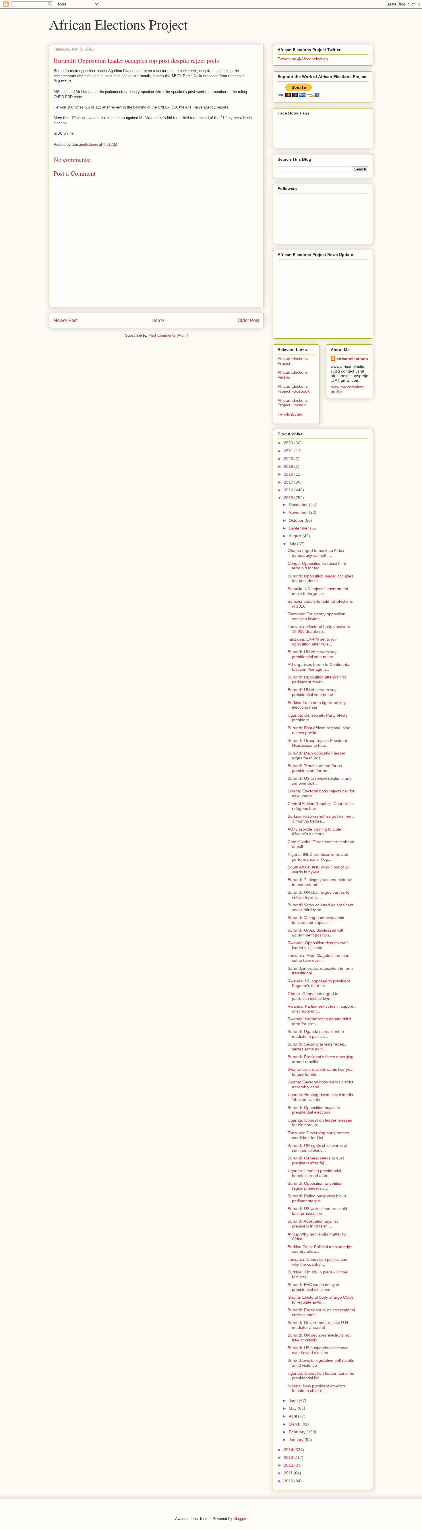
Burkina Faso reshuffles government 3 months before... (321, 818)
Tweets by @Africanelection (303, 59)
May (293, 1408)
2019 (289, 466)
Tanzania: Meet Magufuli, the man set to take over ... (318, 958)
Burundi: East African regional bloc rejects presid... (319, 730)
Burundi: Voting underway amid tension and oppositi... (316, 920)
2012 (289, 1465)
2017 (289, 482)
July (293, 544)
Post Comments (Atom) (168, 335)
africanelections (352, 358)
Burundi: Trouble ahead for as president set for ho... (315, 768)
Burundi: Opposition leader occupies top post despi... (320, 578)
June (294, 1400)
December (299, 504)
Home (158, 320)
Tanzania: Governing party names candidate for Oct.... (318, 1135)
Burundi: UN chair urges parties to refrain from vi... (318, 894)
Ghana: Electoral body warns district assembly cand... (320, 1084)
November (299, 512)
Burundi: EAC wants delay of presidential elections (313, 1287)
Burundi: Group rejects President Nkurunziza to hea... (317, 743)
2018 (289, 474)
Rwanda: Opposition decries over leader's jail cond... (318, 945)
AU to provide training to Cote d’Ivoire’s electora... (314, 831)
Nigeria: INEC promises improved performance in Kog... (318, 857)
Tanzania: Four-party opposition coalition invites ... (316, 616)
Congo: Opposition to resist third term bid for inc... (317, 566)
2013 (289, 1457)
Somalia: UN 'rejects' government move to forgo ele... (318, 591)
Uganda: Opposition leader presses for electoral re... (320, 1122)
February (298, 1432)
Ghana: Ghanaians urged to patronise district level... (313, 996)
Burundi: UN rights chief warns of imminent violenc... (317, 1148)
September (299, 528)
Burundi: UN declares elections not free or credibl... (319, 1337)
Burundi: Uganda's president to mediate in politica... (316, 1034)
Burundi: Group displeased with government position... (316, 932)
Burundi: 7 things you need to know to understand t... (320, 882)
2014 (289, 1449)
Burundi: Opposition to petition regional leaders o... (315, 1185)
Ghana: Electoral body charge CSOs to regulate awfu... (321, 1299)
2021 (289, 451)
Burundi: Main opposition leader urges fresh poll (316, 755)
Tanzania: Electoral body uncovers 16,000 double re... (319, 629)
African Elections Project (118, 24)
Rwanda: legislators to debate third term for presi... (319, 1021)
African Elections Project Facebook (293, 388)
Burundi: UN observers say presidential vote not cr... (312, 654)
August (296, 536)
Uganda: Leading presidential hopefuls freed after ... (314, 1173)
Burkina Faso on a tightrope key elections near (317, 705)
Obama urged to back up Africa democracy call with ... (316, 553)
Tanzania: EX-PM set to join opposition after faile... (313, 641)
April (293, 1416)
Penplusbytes (290, 414)
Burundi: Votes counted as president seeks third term (320, 907)
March (295, 1424)
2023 (289, 443)
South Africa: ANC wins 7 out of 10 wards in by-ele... (319, 869)
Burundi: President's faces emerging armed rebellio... (320, 1059)
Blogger (239, 1519)
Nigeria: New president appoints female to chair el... (317, 1388)
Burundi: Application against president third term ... (313, 1223)
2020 (289, 458)
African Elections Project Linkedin (293, 403)
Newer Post (66, 320)
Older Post (248, 320)
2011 (289, 1473)
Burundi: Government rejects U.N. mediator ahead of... (318, 1325)
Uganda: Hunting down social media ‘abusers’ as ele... (320, 1097)
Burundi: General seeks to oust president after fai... (316, 1160)
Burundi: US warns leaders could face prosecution (317, 1211)
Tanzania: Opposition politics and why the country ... (317, 1262)
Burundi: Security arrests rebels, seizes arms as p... (317, 1046)
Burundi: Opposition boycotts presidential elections (314, 1110)
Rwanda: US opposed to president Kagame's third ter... (319, 983)
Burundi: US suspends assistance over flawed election (318, 1350)
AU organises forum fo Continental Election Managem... (319, 667)
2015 (289, 497)
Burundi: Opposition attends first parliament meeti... (317, 679)
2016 (289, 490)
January (297, 1439)
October (297, 520)
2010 (289, 1481)
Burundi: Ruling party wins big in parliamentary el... (317, 1198)
